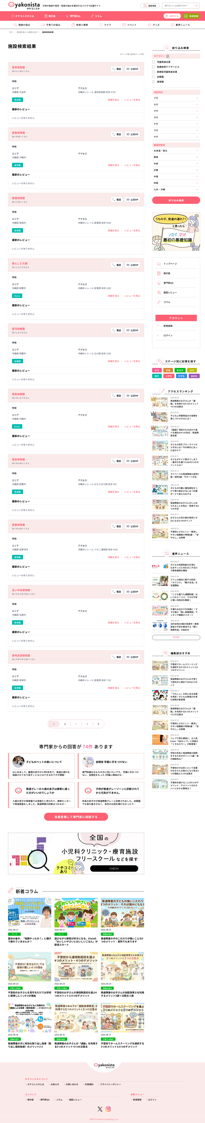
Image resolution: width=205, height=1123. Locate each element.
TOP (11, 32)
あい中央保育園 (21, 590)
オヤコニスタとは (24, 16)
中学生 (181, 376)
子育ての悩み (53, 24)
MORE (176, 637)
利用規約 (89, 1084)
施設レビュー (75, 1099)
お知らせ (55, 1084)
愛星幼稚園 (18, 394)
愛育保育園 (18, 67)
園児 (157, 376)
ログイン (152, 1099)
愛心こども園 (19, 263)
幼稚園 (160, 76)
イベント (132, 24)
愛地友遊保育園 (21, 655)
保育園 (160, 81)
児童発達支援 (163, 61)
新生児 (180, 370)
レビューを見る (132, 99)
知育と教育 (82, 24)
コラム (98, 16)
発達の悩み (24, 24)
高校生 (194, 376)
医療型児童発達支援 (167, 71)
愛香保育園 (18, 133)
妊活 (157, 370)
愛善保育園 (18, 525)
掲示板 (52, 16)
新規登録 (137, 1099)
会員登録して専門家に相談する (76, 817)
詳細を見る (113, 99)
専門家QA (75, 16)
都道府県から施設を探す (27, 32)
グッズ (156, 24)
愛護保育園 (18, 198)
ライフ (107, 24)
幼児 (192, 370)
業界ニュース (183, 24)
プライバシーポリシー (110, 1084)
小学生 (169, 376)
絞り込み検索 (176, 200)
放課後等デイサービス (168, 66)
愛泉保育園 (18, 459)
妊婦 (168, 370)
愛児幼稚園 (18, 329)
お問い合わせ (72, 1084)
